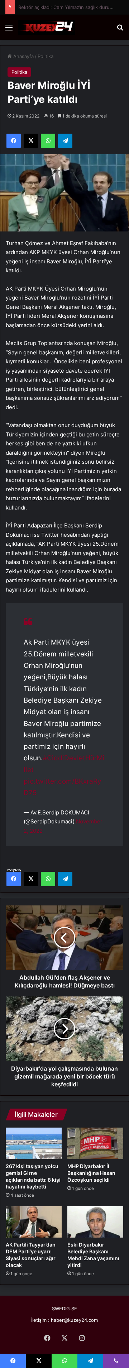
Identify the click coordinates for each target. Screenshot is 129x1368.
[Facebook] (13, 879)
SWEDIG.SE (64, 1308)
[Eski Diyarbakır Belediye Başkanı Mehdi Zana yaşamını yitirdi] (95, 1222)
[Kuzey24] (46, 27)
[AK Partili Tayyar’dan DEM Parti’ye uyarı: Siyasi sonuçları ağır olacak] (34, 1222)
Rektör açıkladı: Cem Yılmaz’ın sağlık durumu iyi (70, 7)
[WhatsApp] (48, 879)
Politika (45, 56)
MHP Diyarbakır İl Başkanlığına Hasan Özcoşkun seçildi (91, 1173)
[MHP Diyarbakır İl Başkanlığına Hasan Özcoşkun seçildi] (95, 1143)
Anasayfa (23, 56)
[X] (31, 879)
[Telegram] (65, 879)
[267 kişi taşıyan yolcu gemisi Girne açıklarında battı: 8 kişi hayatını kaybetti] (34, 1143)
